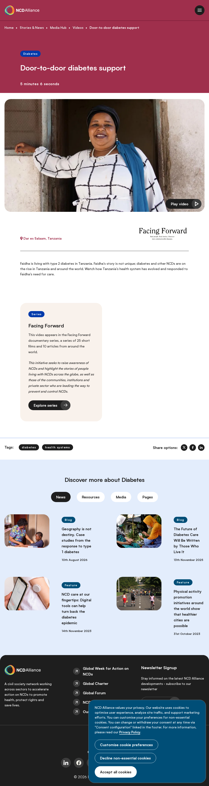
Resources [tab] (91, 497)
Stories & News (32, 28)
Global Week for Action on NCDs (106, 671)
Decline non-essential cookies (125, 758)
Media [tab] (121, 497)
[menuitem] (104, 671)
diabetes (29, 447)
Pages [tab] (147, 497)
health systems (57, 447)
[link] (184, 447)
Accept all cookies (115, 772)
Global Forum (94, 693)
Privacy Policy (129, 732)
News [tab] (61, 497)
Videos (78, 28)
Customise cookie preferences (126, 744)
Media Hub (58, 28)
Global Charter (95, 683)
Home (9, 28)
